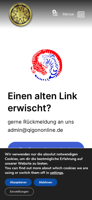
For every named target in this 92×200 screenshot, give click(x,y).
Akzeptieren (18, 182)
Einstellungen (19, 191)
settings (56, 173)
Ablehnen (45, 182)
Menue (68, 14)
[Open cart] (55, 14)
